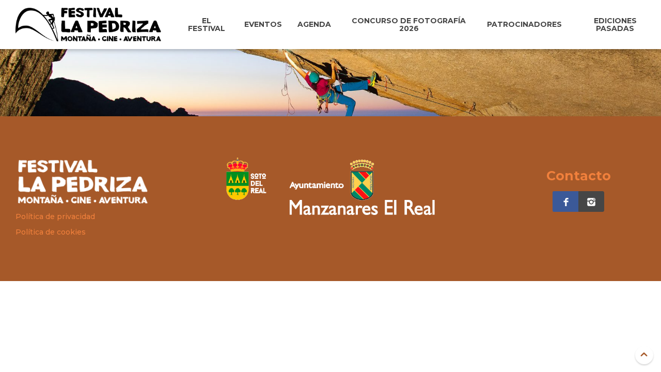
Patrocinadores (524, 24)
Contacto (578, 175)
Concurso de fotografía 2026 (409, 24)
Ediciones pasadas (615, 24)
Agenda (314, 24)
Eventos (263, 24)
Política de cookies (50, 232)
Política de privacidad (55, 216)
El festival (206, 24)
